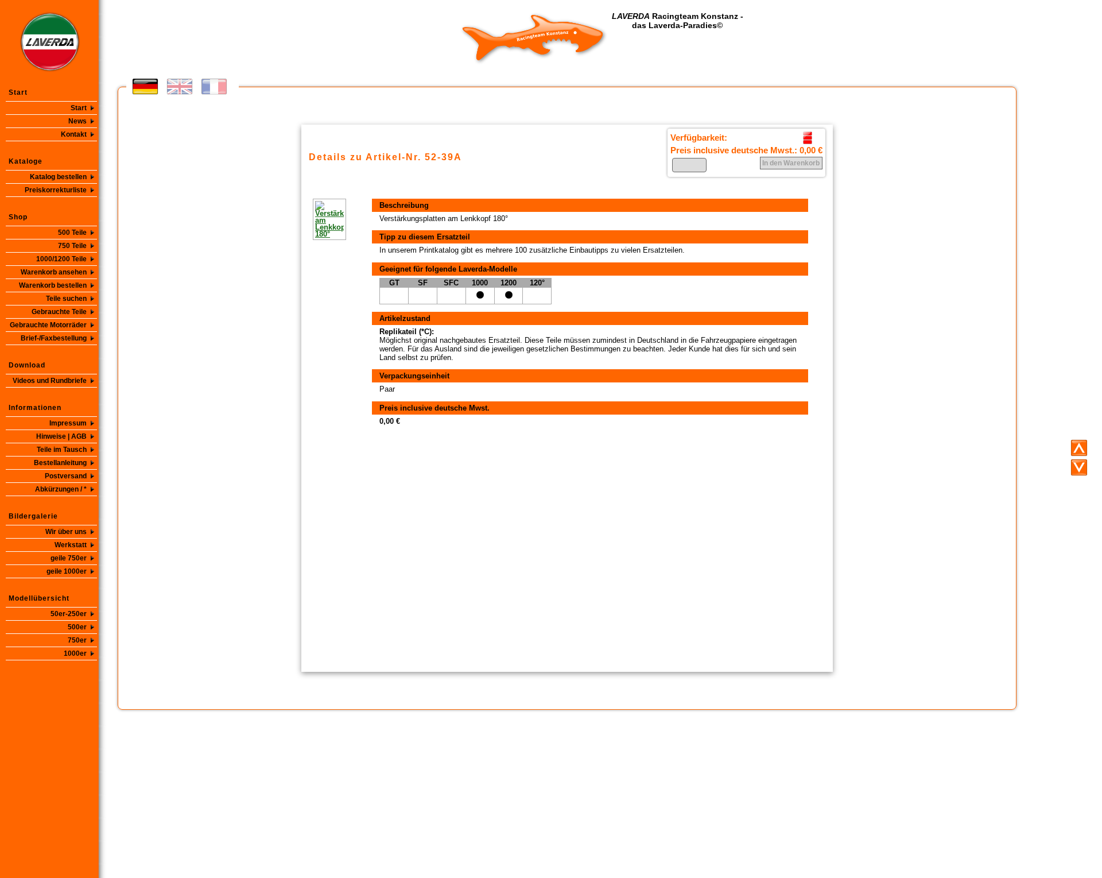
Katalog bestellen (58, 177)
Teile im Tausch (62, 450)
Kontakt (74, 134)
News (77, 121)
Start (79, 108)
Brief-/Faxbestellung (54, 338)
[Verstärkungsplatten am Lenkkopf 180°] (313, 219)
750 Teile (72, 246)
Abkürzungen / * (61, 489)
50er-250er (69, 614)
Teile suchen (66, 299)
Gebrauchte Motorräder (48, 325)
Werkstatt (71, 545)
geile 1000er (66, 571)
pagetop (1079, 448)
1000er (75, 653)
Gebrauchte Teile (59, 312)
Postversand (66, 476)
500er (77, 627)
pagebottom (1079, 467)
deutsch (145, 86)
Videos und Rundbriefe (50, 381)
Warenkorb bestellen (53, 285)
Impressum (68, 423)
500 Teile (72, 233)
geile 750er (69, 558)
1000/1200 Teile (61, 259)
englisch (179, 86)
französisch (214, 86)
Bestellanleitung (60, 463)
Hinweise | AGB (61, 436)
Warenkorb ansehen (54, 272)
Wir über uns (66, 532)
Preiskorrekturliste (56, 190)
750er (77, 640)
